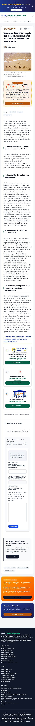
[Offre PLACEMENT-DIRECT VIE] (19, 350)
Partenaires (4, 690)
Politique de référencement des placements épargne (13, 694)
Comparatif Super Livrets (7, 654)
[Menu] (33, 16)
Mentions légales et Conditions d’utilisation (11, 688)
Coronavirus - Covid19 (23, 568)
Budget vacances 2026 (10, 568)
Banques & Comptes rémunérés (9, 662)
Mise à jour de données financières (9, 704)
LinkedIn (20, 112)
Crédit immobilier (5, 681)
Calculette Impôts (5, 671)
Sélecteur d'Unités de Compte (8, 677)
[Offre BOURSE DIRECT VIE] (19, 394)
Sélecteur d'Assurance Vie (7, 675)
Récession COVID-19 (9, 570)
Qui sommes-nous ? (6, 692)
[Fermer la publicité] (33, 6)
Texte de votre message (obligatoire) (15, 489)
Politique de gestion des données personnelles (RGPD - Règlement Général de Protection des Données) (17, 699)
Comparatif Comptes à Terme (8, 656)
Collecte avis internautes (7, 696)
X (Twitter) (13, 112)
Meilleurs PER (4, 658)
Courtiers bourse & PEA (6, 660)
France (13, 16)
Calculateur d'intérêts (6, 669)
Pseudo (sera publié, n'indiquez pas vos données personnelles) (16, 466)
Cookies (3, 706)
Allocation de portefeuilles (7, 679)
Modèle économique (6, 702)
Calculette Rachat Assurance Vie (9, 673)
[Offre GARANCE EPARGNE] (19, 372)
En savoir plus (17, 597)
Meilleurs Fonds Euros (6, 650)
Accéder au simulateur (17, 614)
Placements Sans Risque (7, 652)
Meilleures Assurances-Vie (7, 648)
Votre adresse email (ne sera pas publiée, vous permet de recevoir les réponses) (16, 478)
